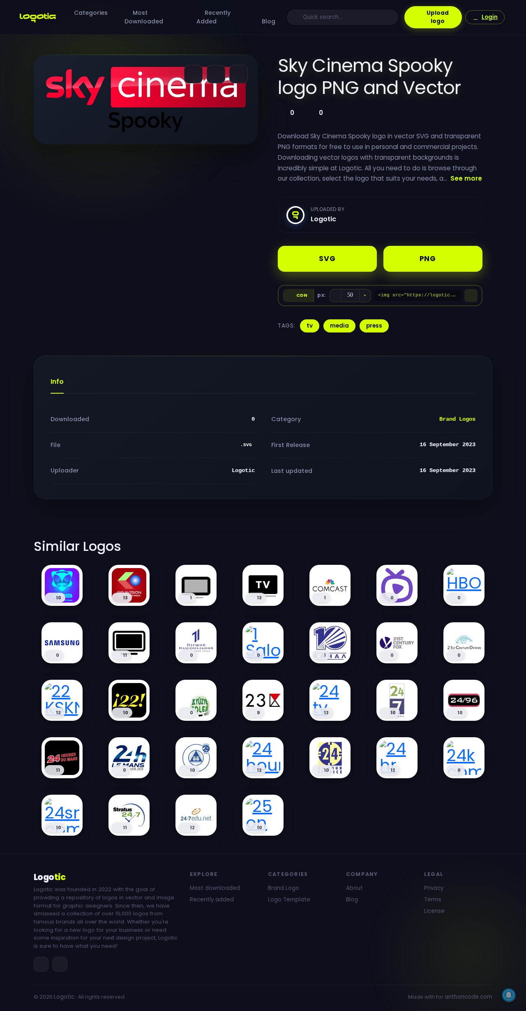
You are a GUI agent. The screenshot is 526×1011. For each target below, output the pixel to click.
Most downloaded (215, 888)
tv (310, 326)
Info (57, 381)
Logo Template (289, 899)
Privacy (433, 888)
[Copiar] (471, 295)
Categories (91, 13)
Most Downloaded (144, 17)
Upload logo (438, 17)
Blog (268, 21)
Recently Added (213, 17)
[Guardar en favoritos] (238, 74)
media (339, 326)
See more (466, 178)
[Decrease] (335, 295)
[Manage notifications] (508, 995)
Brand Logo (283, 888)
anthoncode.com (468, 997)
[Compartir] (193, 74)
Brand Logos (457, 419)
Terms (432, 899)
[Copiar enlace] (216, 74)
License (434, 911)
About (354, 888)
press (374, 326)
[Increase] (365, 295)
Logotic (64, 997)
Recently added (212, 899)
